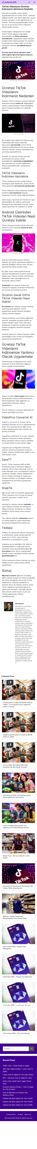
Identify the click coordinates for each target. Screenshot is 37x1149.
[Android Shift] (9, 2)
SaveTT (4, 464)
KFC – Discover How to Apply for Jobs (17, 1078)
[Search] (31, 1048)
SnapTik (20, 497)
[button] (29, 2)
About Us (28, 1114)
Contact (20, 1114)
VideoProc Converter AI (10, 422)
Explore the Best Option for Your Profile (18, 1098)
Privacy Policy (11, 1114)
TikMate (5, 533)
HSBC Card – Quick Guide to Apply (16, 1066)
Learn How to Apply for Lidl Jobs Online (18, 1075)
